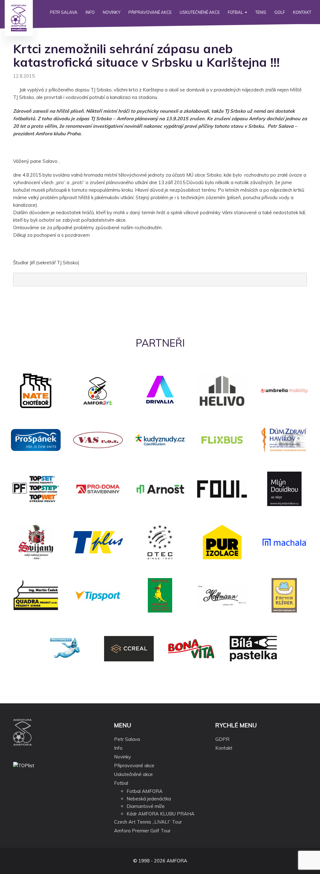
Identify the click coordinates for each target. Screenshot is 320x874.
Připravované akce (150, 12)
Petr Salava (64, 12)
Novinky (111, 12)
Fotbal (236, 12)
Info (90, 12)
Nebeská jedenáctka (149, 799)
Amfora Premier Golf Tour (142, 831)
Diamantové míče (146, 806)
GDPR (222, 739)
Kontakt (302, 12)
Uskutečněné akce (200, 12)
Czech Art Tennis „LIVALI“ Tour (148, 822)
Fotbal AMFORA (144, 791)
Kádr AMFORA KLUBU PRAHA (160, 814)
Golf (279, 12)
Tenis (260, 12)
